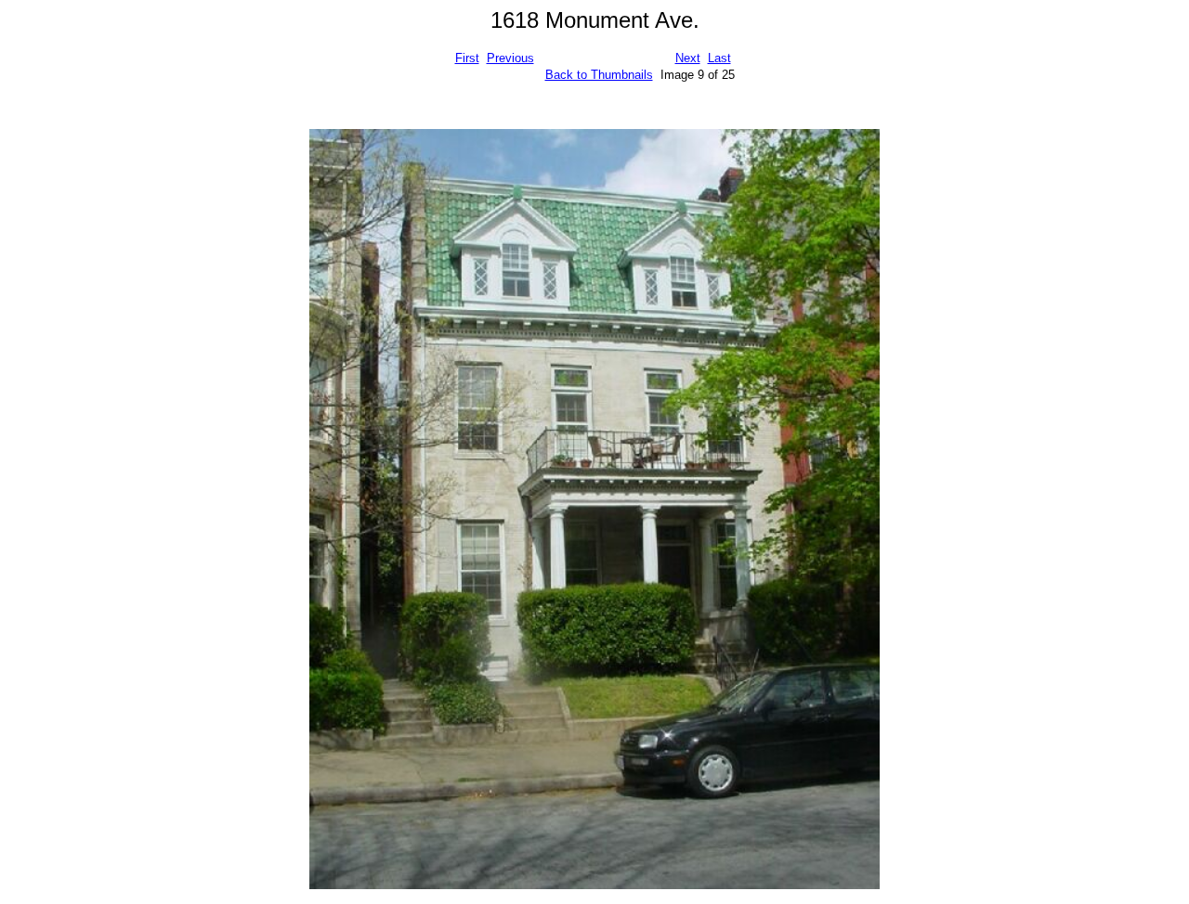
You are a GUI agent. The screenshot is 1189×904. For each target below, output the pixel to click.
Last (719, 58)
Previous (510, 58)
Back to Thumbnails (599, 75)
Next (687, 58)
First (467, 58)
